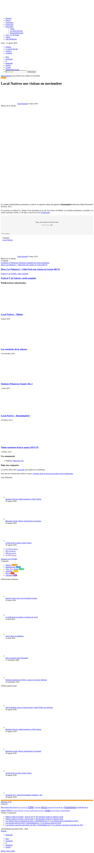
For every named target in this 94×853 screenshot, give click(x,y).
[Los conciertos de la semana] (18, 345)
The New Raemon (56, 810)
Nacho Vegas (34, 810)
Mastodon (9, 835)
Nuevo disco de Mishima (15, 636)
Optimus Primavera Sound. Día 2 (17, 384)
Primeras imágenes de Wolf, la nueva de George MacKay (26, 680)
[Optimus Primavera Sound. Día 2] (20, 379)
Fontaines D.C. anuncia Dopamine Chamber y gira (24, 795)
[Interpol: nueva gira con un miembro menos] (18, 596)
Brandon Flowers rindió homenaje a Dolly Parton (23, 499)
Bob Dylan (13, 807)
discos (8, 573)
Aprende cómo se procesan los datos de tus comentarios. (53, 474)
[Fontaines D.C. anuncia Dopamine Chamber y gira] (18, 793)
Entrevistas (9, 25)
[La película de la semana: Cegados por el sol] (18, 615)
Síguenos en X (6, 802)
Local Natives (8, 240)
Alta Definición (11, 39)
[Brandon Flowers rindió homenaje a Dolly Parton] (18, 497)
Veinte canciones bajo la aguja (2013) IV (20, 447)
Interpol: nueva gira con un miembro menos (21, 598)
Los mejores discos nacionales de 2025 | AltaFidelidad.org (26, 821)
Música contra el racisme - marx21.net (19, 819)
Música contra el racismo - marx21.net (19, 817)
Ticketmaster (45, 213)
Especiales (9, 27)
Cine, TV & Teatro (12, 35)
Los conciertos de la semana (14, 349)
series (48, 810)
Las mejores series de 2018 (51, 823)
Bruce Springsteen (23, 807)
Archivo (8, 51)
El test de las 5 (59, 807)
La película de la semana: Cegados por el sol (22, 617)
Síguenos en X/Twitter (9, 559)
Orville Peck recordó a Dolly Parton (19, 543)
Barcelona (5, 807)
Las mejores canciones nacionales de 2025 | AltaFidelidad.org (28, 825)
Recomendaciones (16, 33)
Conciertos (9, 22)
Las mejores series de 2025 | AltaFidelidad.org (22, 823)
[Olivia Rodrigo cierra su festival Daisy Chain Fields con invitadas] (18, 705)
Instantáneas (70, 807)
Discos (8, 20)
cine (31, 807)
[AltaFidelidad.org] (29, 14)
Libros (8, 37)
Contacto (9, 53)
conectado (20, 470)
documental (51, 807)
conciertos (9, 575)
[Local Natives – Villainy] (23, 310)
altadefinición (10, 567)
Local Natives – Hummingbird (15, 415)
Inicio (3, 76)
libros (9, 810)
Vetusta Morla (65, 810)
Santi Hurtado (22, 104)
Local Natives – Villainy (12, 314)
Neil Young (41, 810)
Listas (12, 29)
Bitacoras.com (18, 461)
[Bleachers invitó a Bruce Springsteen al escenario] (18, 519)
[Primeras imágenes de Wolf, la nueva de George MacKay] (18, 678)
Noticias (8, 18)
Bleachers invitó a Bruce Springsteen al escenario (23, 521)
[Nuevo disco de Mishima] (18, 634)
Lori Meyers (27, 810)
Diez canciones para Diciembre (17, 658)
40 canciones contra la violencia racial (49, 817)
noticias (8, 76)
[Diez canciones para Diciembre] (14, 656)
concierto (37, 807)
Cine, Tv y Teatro (12, 569)
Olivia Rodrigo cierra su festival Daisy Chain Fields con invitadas (29, 707)
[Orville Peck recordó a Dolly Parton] (18, 541)
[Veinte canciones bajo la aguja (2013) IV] (23, 443)
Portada (8, 47)
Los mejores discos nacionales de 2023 (64, 821)
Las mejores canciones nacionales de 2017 (68, 825)
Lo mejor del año (16, 31)
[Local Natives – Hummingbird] (23, 411)
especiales (9, 571)
